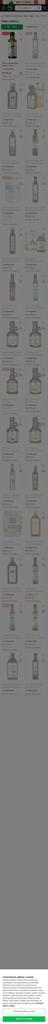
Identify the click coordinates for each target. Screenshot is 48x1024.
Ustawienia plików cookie (24, 1011)
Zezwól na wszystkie (24, 1019)
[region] (24, 996)
